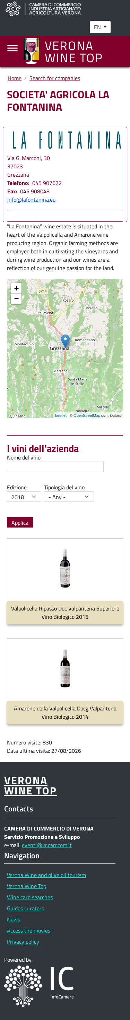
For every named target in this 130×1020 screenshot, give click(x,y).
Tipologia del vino (64, 487)
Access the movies (28, 930)
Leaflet (61, 415)
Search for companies (54, 78)
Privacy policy (23, 941)
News (13, 919)
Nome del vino (24, 457)
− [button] (16, 298)
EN (98, 27)
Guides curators (25, 908)
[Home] (34, 51)
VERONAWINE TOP (30, 785)
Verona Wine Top (26, 886)
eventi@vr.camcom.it (47, 845)
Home (14, 78)
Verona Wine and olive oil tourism (46, 875)
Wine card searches (30, 897)
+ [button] (16, 288)
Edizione (17, 487)
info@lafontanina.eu (31, 199)
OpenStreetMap (86, 415)
